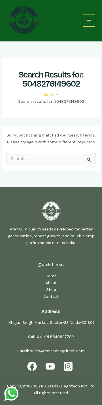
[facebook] (33, 366)
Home (51, 276)
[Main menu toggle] (89, 20)
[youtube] (51, 366)
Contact (51, 296)
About (51, 282)
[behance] (69, 366)
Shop (51, 289)
